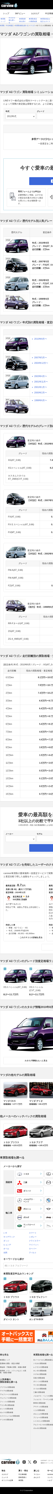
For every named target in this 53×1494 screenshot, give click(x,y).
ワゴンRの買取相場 (7, 1405)
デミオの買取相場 (6, 1420)
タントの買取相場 (6, 1409)
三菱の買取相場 (39, 1392)
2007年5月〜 (40, 357)
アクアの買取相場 (6, 1391)
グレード (40, 111)
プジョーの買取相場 (40, 1417)
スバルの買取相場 (39, 1389)
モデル (39, 834)
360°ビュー (20, 13)
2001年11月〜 (41, 382)
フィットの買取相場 (7, 1402)
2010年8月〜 (40, 339)
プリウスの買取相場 (7, 1387)
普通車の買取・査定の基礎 (10, 1363)
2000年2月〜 (40, 392)
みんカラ (37, 1477)
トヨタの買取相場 (39, 1363)
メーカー (9, 834)
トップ (6, 13)
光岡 (5, 1253)
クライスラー (34, 1241)
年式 (7, 111)
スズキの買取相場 (39, 1374)
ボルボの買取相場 (39, 1428)
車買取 (20, 1480)
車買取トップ (5, 1360)
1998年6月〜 (40, 400)
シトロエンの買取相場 (41, 1421)
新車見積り (22, 1477)
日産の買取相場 (39, 1378)
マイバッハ (33, 1245)
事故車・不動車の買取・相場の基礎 (13, 1367)
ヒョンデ (7, 1245)
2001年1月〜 (40, 387)
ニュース (5, 1477)
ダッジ (6, 1241)
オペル (6, 1249)
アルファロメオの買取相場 (43, 1425)
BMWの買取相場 (39, 1403)
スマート (33, 1233)
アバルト (33, 1253)
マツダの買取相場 (39, 1385)
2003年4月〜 (40, 376)
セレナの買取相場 (6, 1412)
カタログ (35, 13)
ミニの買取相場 (39, 1410)
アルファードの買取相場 (9, 1394)
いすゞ (6, 1233)
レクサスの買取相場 (40, 1367)
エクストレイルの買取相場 (10, 1416)
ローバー (33, 1249)
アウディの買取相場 (40, 1407)
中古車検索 (22, 1474)
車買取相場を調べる (12, 20)
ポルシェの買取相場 (40, 1414)
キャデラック (9, 1237)
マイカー (37, 1474)
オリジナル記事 (7, 1480)
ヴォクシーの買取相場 (8, 1398)
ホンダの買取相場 (39, 1371)
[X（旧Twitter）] (29, 1462)
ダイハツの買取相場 (40, 1381)
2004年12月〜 (41, 363)
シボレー (33, 1237)
